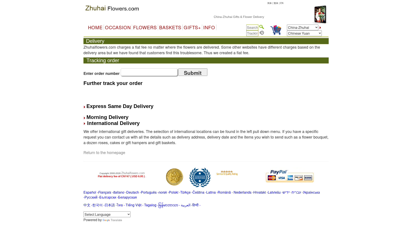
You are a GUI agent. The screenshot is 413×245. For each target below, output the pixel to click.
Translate (116, 220)
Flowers (145, 27)
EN (281, 3)
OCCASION (118, 27)
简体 (269, 3)
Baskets (170, 27)
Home (95, 27)
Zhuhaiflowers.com (133, 173)
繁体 (276, 3)
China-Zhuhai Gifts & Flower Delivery (235, 16)
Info (209, 27)
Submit (193, 72)
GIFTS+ (192, 27)
